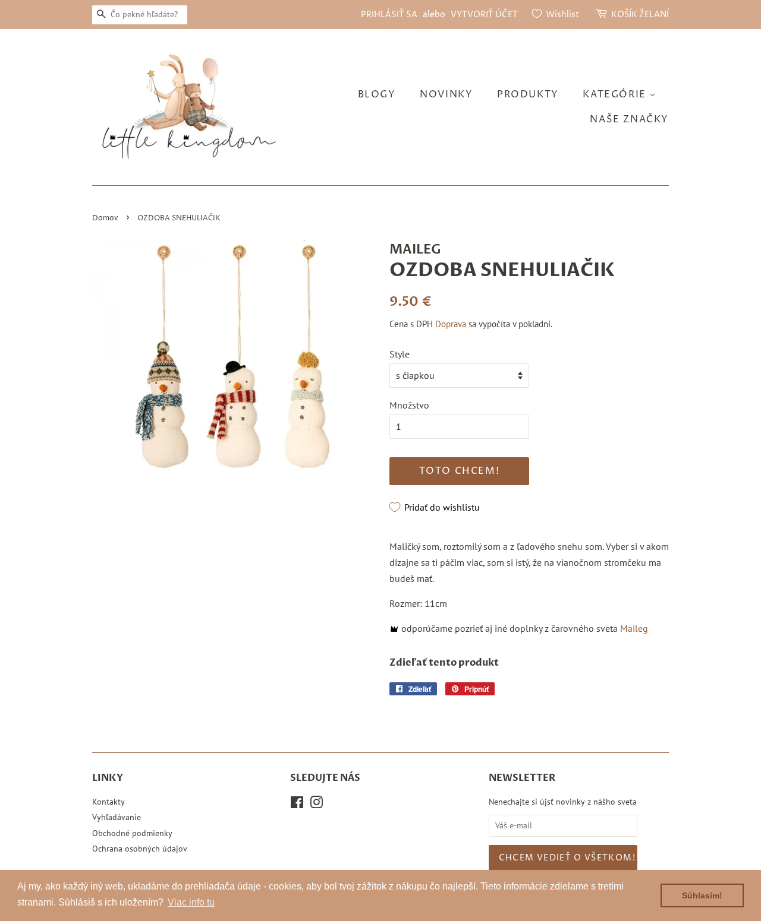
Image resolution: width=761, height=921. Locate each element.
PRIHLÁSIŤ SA (389, 14)
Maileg (634, 628)
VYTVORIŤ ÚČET (484, 14)
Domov (105, 218)
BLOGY (377, 94)
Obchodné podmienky (132, 833)
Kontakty (108, 801)
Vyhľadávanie (116, 817)
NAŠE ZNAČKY (629, 119)
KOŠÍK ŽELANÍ (640, 14)
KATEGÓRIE (616, 94)
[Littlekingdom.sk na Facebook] (297, 804)
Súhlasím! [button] (702, 895)
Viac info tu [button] (191, 902)
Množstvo (409, 405)
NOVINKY (446, 94)
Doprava (450, 324)
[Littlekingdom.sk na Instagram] (316, 804)
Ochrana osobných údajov (139, 848)
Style (399, 354)
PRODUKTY (528, 94)
